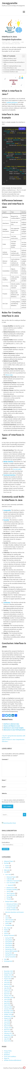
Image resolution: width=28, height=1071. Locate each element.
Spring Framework (9, 935)
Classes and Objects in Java (11, 726)
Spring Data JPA (9, 949)
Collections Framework (13, 880)
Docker (7, 865)
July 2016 (6, 1039)
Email (4, 786)
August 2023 (7, 978)
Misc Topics (7, 928)
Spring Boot (8, 945)
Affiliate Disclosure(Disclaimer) (12, 1060)
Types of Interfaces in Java (10, 67)
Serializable (17, 469)
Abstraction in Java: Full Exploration (14, 730)
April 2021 (7, 993)
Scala (5, 931)
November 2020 (8, 997)
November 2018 (8, 1012)
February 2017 (8, 1033)
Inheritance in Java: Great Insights (13, 728)
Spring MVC (8, 953)
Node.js (6, 929)
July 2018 (6, 1020)
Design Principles (11, 907)
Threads (9, 899)
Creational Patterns (12, 906)
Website (4, 793)
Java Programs (11, 893)
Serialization (8, 925)
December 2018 (8, 1010)
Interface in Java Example (10, 60)
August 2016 (7, 1037)
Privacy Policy (8, 1051)
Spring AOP (8, 938)
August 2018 (7, 1018)
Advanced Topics (8, 861)
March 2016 (7, 1041)
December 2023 (8, 971)
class (9, 374)
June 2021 (7, 992)
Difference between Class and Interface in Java (14, 63)
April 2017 (7, 1029)
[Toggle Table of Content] (22, 56)
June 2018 (7, 1022)
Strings (8, 897)
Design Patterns (9, 901)
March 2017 (7, 1031)
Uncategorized (8, 961)
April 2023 (7, 984)
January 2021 (8, 995)
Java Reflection (11, 895)
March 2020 (7, 1005)
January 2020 (8, 1009)
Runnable (6, 520)
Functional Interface (9, 475)
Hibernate (7, 870)
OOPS (18, 43)
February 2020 (8, 1007)
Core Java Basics (9, 43)
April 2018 (7, 1025)
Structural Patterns (12, 909)
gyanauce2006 (15, 42)
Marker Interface (8, 461)
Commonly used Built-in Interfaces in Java (14, 69)
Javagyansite (9, 3)
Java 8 (7, 917)
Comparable (7, 510)
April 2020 (7, 1003)
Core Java (8, 874)
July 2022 (6, 988)
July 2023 (6, 980)
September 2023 (8, 976)
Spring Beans (9, 943)
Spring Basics (9, 939)
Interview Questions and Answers (14, 912)
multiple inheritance (12, 102)
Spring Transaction (10, 956)
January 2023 (8, 986)
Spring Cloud (8, 947)
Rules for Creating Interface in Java (12, 66)
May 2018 (6, 1024)
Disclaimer (7, 1054)
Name (4, 780)
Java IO (9, 891)
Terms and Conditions (10, 1056)
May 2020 (6, 1001)
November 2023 (8, 973)
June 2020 (7, 999)
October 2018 (8, 1014)
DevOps (6, 863)
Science (6, 933)
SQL (5, 959)
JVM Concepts (9, 919)
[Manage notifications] (24, 1067)
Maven (7, 867)
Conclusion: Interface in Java (11, 71)
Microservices (9, 921)
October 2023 (8, 975)
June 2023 (7, 982)
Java (15, 43)
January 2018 (8, 1027)
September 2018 (8, 1016)
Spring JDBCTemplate (11, 951)
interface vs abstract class (11, 724)
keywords (10, 885)
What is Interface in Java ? (10, 58)
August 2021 (7, 990)
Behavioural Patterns (12, 904)
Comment (5, 759)
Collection (9, 879)
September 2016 (8, 1035)
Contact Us (7, 1052)
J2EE (6, 916)
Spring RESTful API (10, 955)
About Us (6, 1058)
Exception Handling (12, 889)
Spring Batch (8, 941)
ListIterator (6, 602)
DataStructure (10, 887)
